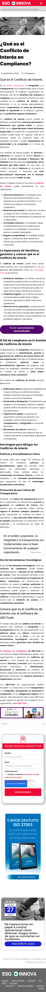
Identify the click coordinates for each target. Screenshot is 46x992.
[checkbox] (23, 776)
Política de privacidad (25, 986)
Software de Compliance (15, 651)
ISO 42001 (13, 983)
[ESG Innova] (19, 973)
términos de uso (30, 774)
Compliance (30, 73)
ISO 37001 (31, 981)
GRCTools (22, 703)
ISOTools (5, 981)
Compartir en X (35, 552)
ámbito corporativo (15, 85)
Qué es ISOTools (18, 981)
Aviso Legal (9, 986)
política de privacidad (13, 777)
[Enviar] (43, 724)
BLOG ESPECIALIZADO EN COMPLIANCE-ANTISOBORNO (20, 9)
